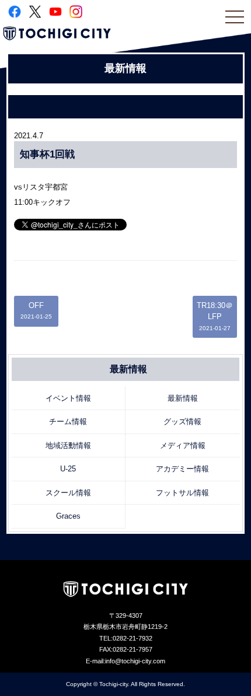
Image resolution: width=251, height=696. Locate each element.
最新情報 (183, 398)
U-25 (68, 468)
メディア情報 (182, 445)
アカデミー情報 (182, 468)
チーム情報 (68, 421)
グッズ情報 (182, 421)
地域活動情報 (68, 445)
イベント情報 (68, 398)
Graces (68, 516)
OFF (36, 310)
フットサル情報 (182, 492)
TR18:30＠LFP (215, 316)
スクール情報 (68, 492)
